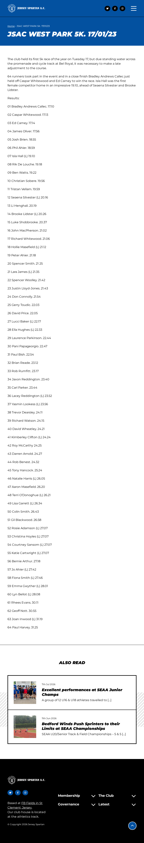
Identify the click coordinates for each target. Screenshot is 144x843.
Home (11, 26)
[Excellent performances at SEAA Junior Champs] (25, 692)
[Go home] (26, 8)
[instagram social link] (122, 8)
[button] (132, 826)
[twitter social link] (107, 8)
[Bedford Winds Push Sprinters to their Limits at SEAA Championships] (25, 726)
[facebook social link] (115, 8)
